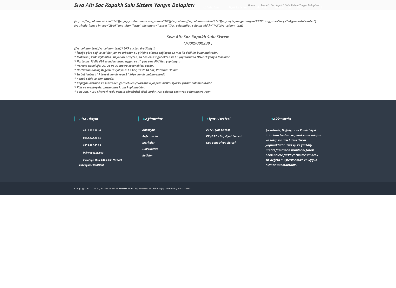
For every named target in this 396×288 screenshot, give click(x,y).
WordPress (184, 188)
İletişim (302, 7)
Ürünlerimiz (211, 7)
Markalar (262, 7)
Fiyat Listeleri (238, 7)
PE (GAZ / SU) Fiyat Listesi (224, 136)
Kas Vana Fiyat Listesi (221, 143)
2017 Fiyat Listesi (218, 130)
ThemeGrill (145, 188)
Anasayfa (191, 7)
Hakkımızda (283, 7)
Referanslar (150, 136)
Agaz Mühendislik (107, 188)
